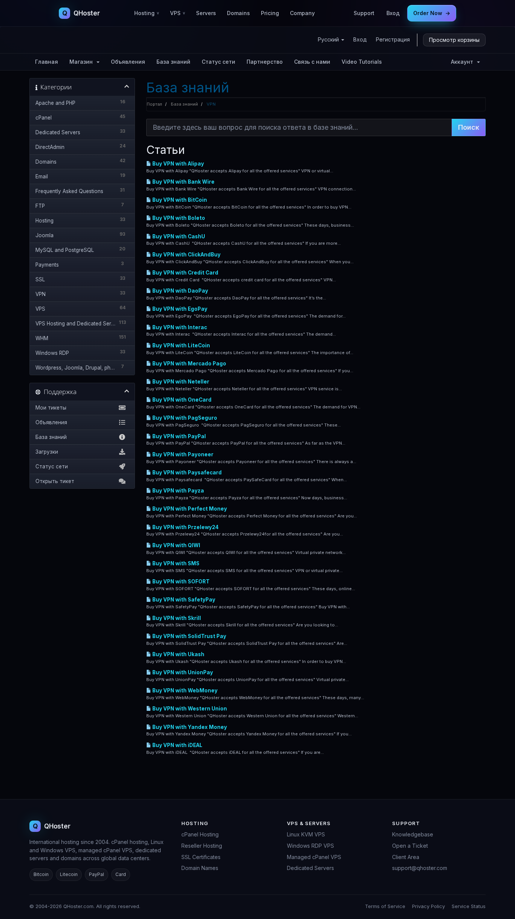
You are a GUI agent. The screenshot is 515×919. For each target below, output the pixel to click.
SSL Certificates (201, 857)
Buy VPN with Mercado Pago (188, 364)
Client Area (405, 857)
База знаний (173, 61)
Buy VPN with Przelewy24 (185, 527)
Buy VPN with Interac (179, 327)
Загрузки (46, 452)
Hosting (146, 13)
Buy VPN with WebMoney (184, 690)
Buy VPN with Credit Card (184, 273)
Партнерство (265, 61)
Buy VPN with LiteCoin (180, 345)
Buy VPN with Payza (177, 491)
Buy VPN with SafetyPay (183, 600)
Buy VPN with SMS (175, 563)
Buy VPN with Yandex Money (189, 727)
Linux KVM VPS (306, 834)
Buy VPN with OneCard (181, 400)
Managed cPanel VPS (314, 857)
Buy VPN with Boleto (178, 218)
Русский (329, 39)
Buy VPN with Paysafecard (186, 472)
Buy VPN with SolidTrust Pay (188, 636)
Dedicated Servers (310, 868)
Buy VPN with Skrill (176, 618)
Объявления (128, 61)
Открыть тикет (54, 481)
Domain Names (199, 868)
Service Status (469, 906)
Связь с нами (312, 61)
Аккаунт (463, 61)
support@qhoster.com (419, 868)
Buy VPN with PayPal (178, 436)
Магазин (82, 61)
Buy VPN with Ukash (177, 654)
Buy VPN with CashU (178, 236)
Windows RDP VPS (310, 845)
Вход (393, 13)
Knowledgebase (412, 834)
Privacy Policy (428, 906)
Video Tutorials (362, 61)
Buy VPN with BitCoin (179, 200)
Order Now (431, 13)
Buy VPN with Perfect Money (189, 509)
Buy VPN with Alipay (177, 164)
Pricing (270, 13)
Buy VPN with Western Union (189, 709)
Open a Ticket (410, 845)
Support (364, 13)
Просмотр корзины (454, 40)
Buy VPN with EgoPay (179, 309)
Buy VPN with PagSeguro (184, 418)
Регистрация (393, 39)
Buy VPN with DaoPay (179, 291)
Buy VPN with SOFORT (180, 581)
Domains (238, 13)
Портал (154, 104)
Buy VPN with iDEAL (176, 745)
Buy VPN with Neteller (180, 382)
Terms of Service (385, 906)
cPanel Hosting (200, 834)
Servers (206, 13)
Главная (46, 61)
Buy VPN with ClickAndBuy (186, 255)
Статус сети (218, 61)
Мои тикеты (50, 408)
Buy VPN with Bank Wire (183, 182)
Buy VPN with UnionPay (182, 672)
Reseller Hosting (201, 845)
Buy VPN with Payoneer (182, 454)
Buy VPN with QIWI (175, 545)
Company (302, 13)
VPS (177, 13)
